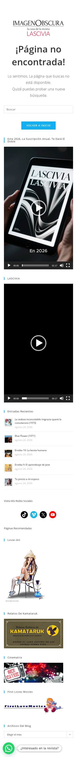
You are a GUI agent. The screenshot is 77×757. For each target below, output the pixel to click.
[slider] (35, 265)
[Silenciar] (62, 265)
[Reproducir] (9, 265)
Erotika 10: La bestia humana (31, 450)
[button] (38, 208)
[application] (38, 208)
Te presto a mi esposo (27, 479)
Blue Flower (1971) (25, 436)
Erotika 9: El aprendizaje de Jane (32, 464)
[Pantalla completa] (68, 265)
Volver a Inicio (38, 125)
